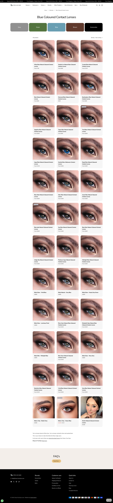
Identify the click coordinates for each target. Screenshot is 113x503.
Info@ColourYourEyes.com (18, 478)
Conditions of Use (56, 485)
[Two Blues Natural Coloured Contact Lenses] (92, 116)
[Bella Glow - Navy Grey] (92, 342)
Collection (51, 10)
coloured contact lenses (54, 438)
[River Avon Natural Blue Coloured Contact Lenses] (68, 310)
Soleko (36, 480)
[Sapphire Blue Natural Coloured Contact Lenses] (44, 116)
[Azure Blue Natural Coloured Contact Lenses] (92, 181)
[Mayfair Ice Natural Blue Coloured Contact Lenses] (68, 51)
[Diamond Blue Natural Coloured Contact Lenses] (68, 84)
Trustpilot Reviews (73, 490)
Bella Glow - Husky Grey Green (90, 292)
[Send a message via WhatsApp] (2, 500)
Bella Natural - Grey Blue (64, 292)
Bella (36, 483)
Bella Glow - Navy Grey (88, 356)
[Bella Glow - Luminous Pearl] (44, 310)
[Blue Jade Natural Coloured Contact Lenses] (44, 214)
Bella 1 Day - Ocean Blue (64, 421)
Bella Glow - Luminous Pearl (41, 323)
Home (45, 10)
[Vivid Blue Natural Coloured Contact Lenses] (68, 375)
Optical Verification (56, 478)
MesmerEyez (38, 478)
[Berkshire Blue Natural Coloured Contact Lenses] (44, 375)
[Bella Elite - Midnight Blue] (44, 342)
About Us (71, 478)
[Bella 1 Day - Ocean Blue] (68, 407)
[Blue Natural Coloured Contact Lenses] (44, 84)
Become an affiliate (56, 488)
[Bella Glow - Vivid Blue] (44, 279)
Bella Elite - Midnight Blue (41, 356)
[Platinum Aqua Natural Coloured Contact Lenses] (68, 246)
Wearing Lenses (73, 485)
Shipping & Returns (56, 480)
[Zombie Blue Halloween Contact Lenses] (68, 149)
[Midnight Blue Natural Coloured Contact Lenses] (92, 246)
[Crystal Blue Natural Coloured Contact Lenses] (92, 51)
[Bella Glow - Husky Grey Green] (92, 279)
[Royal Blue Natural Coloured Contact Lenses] (92, 149)
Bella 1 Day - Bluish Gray (40, 421)
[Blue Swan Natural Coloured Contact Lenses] (68, 342)
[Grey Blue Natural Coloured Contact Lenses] (92, 375)
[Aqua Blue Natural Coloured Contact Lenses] (44, 149)
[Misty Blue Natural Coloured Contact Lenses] (44, 51)
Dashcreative (33, 497)
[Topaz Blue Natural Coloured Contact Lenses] (68, 116)
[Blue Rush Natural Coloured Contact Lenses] (92, 214)
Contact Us (71, 480)
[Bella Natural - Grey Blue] (68, 279)
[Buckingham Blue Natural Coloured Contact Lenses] (92, 84)
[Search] (97, 5)
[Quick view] (52, 43)
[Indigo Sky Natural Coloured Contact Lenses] (44, 246)
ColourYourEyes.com (19, 497)
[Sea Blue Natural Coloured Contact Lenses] (68, 214)
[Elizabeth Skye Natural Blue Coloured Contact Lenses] (92, 310)
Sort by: (93, 37)
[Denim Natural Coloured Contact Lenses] (92, 407)
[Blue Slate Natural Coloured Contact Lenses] (44, 181)
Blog (70, 488)
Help (70, 483)
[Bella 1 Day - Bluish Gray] (44, 407)
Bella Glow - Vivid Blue (40, 292)
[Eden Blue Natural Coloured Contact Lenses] (68, 181)
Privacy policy (55, 483)
